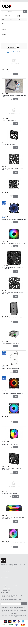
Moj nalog (8, 15)
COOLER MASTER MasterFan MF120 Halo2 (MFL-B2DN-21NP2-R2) (14, 518)
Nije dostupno (15, 496)
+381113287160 (6, 588)
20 (17, 45)
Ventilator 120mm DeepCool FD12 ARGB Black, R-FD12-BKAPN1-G (13, 543)
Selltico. (17, 616)
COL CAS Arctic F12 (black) (8, 144)
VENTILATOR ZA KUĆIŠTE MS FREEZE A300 (12, 393)
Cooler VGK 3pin (6, 71)
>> (19, 51)
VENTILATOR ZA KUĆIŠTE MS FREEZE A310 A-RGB (13, 418)
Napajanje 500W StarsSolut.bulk (9, 493)
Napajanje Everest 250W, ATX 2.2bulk (10, 343)
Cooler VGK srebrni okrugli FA (9, 120)
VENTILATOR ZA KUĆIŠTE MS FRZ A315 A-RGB (13, 243)
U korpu (15, 73)
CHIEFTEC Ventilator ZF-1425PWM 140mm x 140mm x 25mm (12, 293)
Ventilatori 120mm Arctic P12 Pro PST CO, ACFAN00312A (11, 469)
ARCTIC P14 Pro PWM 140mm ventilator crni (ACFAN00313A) (12, 268)
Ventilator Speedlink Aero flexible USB (10, 368)
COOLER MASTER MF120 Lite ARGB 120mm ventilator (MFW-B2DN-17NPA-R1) (12, 444)
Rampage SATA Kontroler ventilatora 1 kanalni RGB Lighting (14, 96)
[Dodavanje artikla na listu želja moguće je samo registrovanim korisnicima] (11, 74)
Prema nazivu (11, 47)
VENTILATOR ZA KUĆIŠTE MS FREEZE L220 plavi (14, 219)
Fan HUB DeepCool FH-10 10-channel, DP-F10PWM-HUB (12, 318)
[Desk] (7, 6)
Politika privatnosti (7, 580)
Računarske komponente (11, 19)
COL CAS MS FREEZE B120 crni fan (10, 193)
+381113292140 (6, 590)
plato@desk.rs (6, 592)
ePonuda (5, 574)
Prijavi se (24, 603)
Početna (3, 19)
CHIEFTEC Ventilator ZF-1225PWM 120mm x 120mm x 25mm (12, 169)
